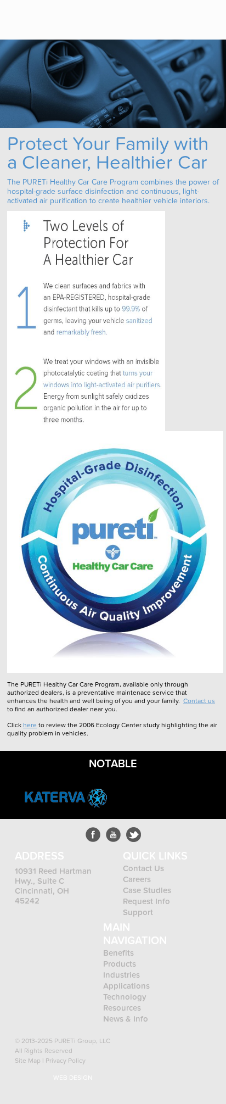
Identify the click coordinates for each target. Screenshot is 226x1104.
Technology (124, 997)
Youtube (113, 834)
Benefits (118, 953)
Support (138, 912)
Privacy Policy (66, 1060)
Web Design (73, 1077)
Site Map (28, 1060)
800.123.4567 (177, 14)
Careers (137, 879)
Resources (122, 1008)
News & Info (125, 1019)
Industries (121, 975)
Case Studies (147, 890)
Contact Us (143, 868)
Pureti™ (42, 15)
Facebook (93, 834)
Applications (126, 986)
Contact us (199, 701)
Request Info (146, 901)
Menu (210, 14)
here (30, 725)
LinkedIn (133, 834)
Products (120, 964)
